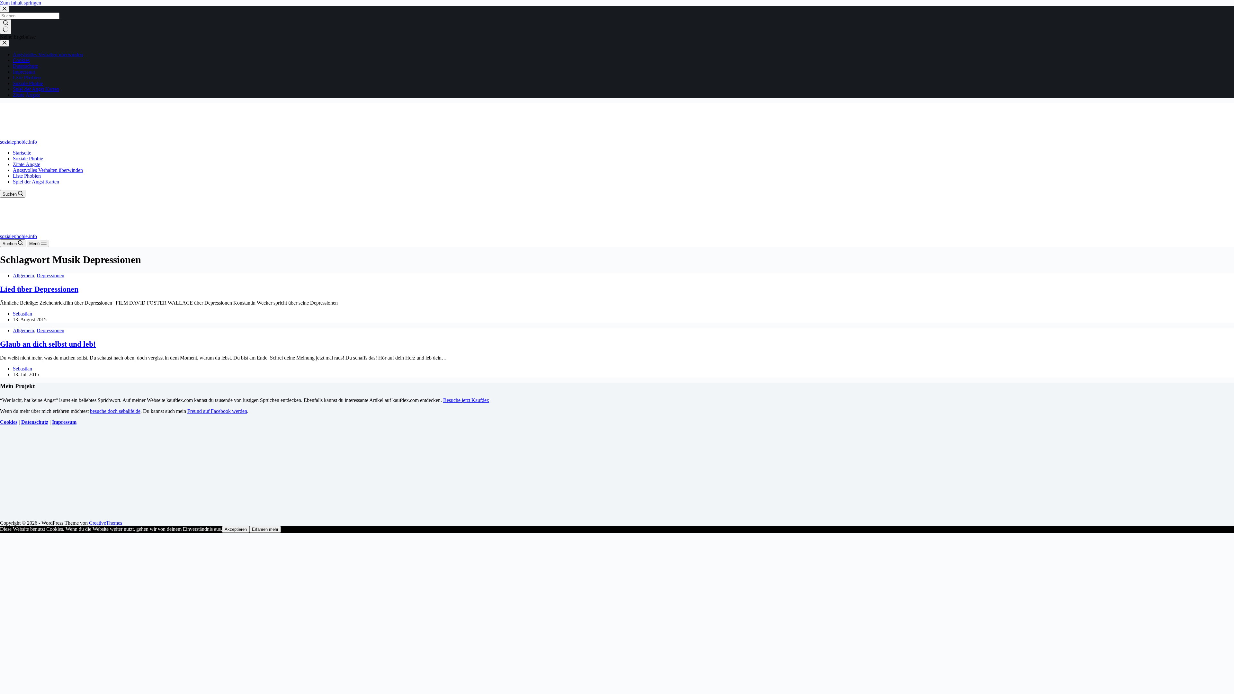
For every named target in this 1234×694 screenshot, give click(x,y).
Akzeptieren (236, 529)
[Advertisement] (193, 475)
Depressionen (50, 275)
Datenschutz (34, 422)
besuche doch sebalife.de (115, 411)
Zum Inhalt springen (20, 2)
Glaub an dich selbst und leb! (48, 344)
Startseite (22, 153)
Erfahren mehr (265, 529)
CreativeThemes (105, 523)
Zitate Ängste (26, 164)
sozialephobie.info (18, 142)
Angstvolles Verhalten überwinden (48, 170)
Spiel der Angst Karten (36, 181)
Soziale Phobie (28, 158)
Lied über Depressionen (39, 289)
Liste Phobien (27, 176)
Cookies (8, 422)
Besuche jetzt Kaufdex (466, 400)
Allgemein (23, 275)
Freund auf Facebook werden (217, 411)
